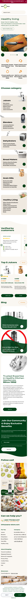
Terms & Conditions (6, 552)
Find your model (6, 28)
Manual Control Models (9, 143)
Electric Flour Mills (8, 180)
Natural (24, 275)
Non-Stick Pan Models (8, 163)
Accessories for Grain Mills (10, 186)
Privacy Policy (4, 558)
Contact (3, 563)
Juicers (7, 100)
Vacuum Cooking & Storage (10, 206)
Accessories (6, 146)
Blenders (7, 121)
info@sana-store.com (10, 524)
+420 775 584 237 (12, 520)
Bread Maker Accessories (9, 164)
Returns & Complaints (6, 556)
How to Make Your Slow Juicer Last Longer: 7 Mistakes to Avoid (10, 348)
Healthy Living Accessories (10, 205)
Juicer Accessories (8, 108)
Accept (20, 594)
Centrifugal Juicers (8, 104)
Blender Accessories (8, 127)
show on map (14, 573)
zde (23, 591)
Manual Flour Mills (7, 181)
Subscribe (9, 451)
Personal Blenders (7, 125)
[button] (2, 54)
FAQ (2, 565)
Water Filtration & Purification (10, 201)
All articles (21, 301)
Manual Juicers (7, 105)
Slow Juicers (6, 102)
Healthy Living (10, 199)
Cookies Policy (4, 560)
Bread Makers (10, 159)
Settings (13, 597)
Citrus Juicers (6, 107)
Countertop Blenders (8, 124)
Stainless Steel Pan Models (10, 161)
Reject (7, 594)
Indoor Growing (7, 208)
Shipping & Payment (6, 554)
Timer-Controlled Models (9, 144)
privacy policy (19, 447)
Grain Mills (8, 177)
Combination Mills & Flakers (10, 184)
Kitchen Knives (7, 209)
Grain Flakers (6, 183)
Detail (20, 294)
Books (4, 211)
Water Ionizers (6, 203)
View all (22, 261)
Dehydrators (9, 140)
